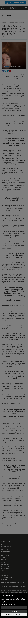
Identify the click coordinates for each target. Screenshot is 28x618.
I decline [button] (14, 611)
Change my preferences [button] (14, 614)
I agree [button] (14, 607)
